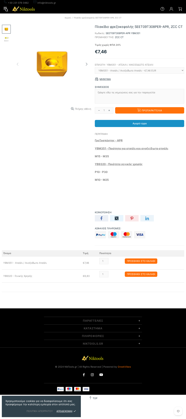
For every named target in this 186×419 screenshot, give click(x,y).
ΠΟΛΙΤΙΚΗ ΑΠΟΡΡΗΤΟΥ (40, 411)
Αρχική (68, 18)
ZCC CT (119, 37)
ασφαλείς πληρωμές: (108, 228)
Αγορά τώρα (140, 123)
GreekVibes (124, 366)
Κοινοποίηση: (103, 212)
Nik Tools (24, 9)
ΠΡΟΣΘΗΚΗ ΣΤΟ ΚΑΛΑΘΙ (141, 261)
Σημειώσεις (102, 86)
